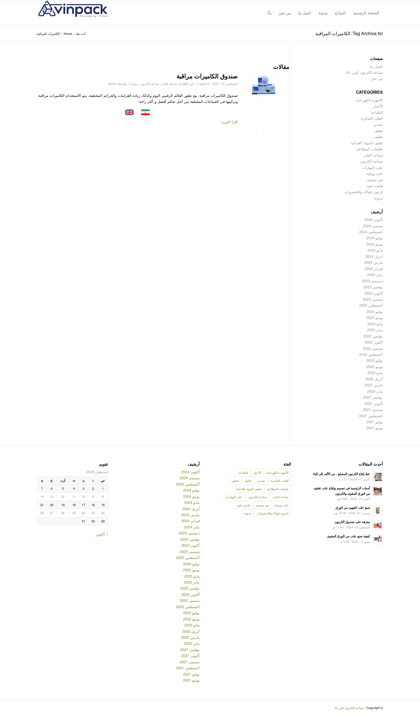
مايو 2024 (375, 250)
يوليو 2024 (374, 237)
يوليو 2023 (374, 311)
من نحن (377, 78)
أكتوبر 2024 (374, 219)
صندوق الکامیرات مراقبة (207, 75)
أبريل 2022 (374, 379)
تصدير (378, 124)
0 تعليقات (203, 83)
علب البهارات (372, 167)
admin (112, 83)
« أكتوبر (102, 534)
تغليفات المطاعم (369, 148)
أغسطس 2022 (371, 354)
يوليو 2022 (374, 360)
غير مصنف (375, 179)
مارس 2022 (373, 385)
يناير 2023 (375, 329)
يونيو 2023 (374, 317)
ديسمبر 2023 (372, 280)
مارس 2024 (373, 262)
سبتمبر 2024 (373, 225)
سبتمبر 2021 (373, 409)
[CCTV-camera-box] (263, 85)
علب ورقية (374, 173)
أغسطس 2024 (371, 231)
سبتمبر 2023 (373, 299)
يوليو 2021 (374, 421)
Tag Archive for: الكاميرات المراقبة (349, 33)
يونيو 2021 (374, 427)
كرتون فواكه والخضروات (364, 191)
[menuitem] (366, 12)
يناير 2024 (375, 274)
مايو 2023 (375, 323)
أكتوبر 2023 (374, 293)
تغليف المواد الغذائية (367, 142)
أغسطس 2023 (371, 305)
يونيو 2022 (374, 366)
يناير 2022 (375, 391)
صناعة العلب (169, 83)
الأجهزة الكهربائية (369, 100)
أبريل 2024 (374, 256)
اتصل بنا (376, 66)
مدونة (134, 83)
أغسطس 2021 (371, 415)
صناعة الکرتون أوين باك (364, 72)
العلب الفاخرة (372, 118)
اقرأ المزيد (229, 121)
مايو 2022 (375, 372)
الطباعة (183, 83)
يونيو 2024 (374, 244)
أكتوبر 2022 (374, 342)
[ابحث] (269, 12)
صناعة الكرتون (149, 83)
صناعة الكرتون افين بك (348, 707)
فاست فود (375, 185)
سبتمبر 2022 (373, 348)
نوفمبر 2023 (373, 286)
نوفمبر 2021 (373, 397)
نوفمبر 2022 (373, 336)
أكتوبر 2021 (374, 403)
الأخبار (378, 106)
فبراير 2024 (374, 268)
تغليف (378, 130)
